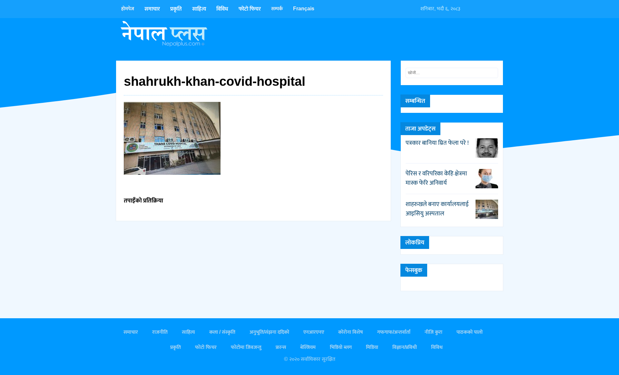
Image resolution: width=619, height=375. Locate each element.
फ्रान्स (281, 347)
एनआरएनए (313, 332)
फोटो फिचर (250, 9)
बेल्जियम (308, 347)
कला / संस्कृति (222, 332)
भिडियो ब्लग (341, 347)
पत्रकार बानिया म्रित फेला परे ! (437, 143)
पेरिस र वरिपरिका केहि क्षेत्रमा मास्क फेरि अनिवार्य (436, 178)
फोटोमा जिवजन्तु (246, 347)
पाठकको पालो (470, 332)
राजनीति (160, 332)
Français (303, 9)
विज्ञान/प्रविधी (404, 347)
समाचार (152, 9)
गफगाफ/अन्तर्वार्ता (393, 332)
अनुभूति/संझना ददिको (269, 332)
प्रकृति (176, 9)
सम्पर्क (277, 9)
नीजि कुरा (433, 332)
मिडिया (372, 347)
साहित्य (199, 9)
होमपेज (127, 9)
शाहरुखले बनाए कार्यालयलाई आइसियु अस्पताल (437, 209)
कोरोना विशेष (350, 332)
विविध (222, 9)
